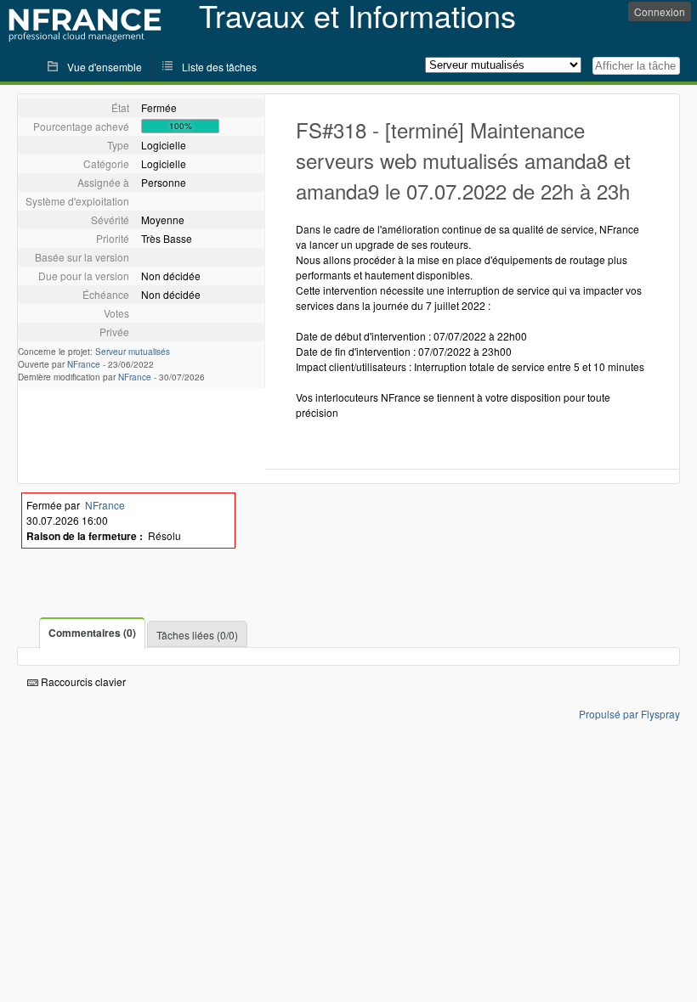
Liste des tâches (219, 66)
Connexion (659, 11)
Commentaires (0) (92, 632)
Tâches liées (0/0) (197, 635)
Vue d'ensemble (104, 66)
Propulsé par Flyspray (629, 713)
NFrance (83, 364)
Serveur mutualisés (132, 351)
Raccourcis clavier (82, 681)
